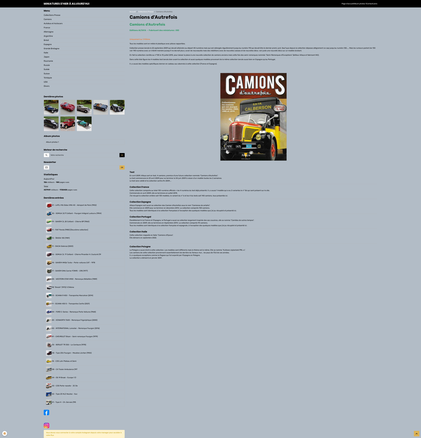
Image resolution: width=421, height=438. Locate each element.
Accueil (133, 12)
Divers (46, 86)
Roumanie (48, 61)
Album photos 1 (360, 4)
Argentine (48, 36)
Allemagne (48, 32)
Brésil (46, 40)
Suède (46, 69)
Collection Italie (138, 231)
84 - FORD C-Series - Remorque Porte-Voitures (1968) (74, 312)
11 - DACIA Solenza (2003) (62, 246)
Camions (48, 19)
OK (122, 155)
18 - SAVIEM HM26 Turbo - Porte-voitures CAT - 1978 (73, 263)
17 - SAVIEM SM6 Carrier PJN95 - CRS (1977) (70, 271)
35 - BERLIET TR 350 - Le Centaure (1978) (69, 345)
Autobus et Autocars (53, 23)
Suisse (47, 73)
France (47, 27)
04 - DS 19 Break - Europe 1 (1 (64, 378)
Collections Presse (145, 12)
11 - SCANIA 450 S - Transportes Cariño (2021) (71, 304)
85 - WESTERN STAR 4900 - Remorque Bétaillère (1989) (74, 279)
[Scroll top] (416, 433)
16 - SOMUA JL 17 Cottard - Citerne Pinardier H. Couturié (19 (76, 254)
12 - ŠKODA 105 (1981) (61, 238)
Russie (47, 65)
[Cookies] (4, 433)
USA (46, 82)
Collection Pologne (140, 246)
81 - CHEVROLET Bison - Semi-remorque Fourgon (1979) (75, 337)
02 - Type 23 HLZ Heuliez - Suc (64, 394)
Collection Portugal (140, 217)
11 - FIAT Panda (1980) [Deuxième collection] (70, 230)
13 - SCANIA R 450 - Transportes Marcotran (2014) (72, 295)
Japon (46, 57)
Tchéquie (48, 78)
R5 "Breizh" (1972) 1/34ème (63, 287)
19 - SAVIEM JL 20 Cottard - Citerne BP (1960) (70, 222)
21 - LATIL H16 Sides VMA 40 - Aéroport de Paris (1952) (74, 205)
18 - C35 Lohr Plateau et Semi (64, 361)
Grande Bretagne (51, 48)
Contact (369, 4)
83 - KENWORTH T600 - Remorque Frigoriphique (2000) (74, 320)
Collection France (139, 187)
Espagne (48, 44)
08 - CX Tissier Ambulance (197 (64, 369)
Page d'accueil (348, 4)
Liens (375, 4)
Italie (46, 53)
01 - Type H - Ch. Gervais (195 (64, 402)
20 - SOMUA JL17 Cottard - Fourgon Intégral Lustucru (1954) (76, 213)
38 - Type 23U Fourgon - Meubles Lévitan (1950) (72, 353)
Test (132, 172)
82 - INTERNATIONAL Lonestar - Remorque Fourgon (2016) (76, 328)
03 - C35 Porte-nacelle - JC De (65, 386)
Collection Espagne (140, 202)
